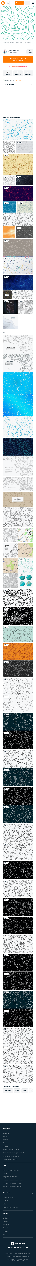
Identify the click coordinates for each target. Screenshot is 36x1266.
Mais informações (9, 84)
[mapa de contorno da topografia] (11, 280)
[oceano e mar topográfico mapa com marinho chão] (17, 455)
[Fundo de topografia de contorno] (17, 129)
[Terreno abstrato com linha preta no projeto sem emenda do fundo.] (9, 147)
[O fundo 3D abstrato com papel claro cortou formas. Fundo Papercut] (10, 394)
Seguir (30, 52)
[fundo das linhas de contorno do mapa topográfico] (11, 203)
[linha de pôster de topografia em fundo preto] (10, 364)
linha (17, 1223)
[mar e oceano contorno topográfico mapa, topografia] (17, 477)
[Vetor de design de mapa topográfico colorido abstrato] (17, 313)
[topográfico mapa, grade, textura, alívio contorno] (17, 538)
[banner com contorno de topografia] (17, 216)
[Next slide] (29, 1223)
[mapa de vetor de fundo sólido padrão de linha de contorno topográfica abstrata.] (17, 801)
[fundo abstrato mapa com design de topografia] (11, 160)
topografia (7, 1223)
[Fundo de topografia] (10, 683)
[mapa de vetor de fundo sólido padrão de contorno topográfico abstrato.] (17, 766)
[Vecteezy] (3, 3)
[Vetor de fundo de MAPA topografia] (17, 176)
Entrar (27, 3)
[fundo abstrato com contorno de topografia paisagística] (11, 241)
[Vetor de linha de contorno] (9, 230)
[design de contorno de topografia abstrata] (10, 379)
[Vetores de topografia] (9, 193)
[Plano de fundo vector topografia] (9, 267)
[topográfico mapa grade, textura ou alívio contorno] (17, 556)
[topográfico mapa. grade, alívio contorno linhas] (17, 435)
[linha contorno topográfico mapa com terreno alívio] (17, 416)
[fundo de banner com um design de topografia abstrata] (17, 330)
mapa (24, 1223)
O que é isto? (17, 80)
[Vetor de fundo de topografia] (7, 342)
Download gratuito (18, 59)
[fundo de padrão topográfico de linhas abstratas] (17, 295)
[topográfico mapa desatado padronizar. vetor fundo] (10, 698)
